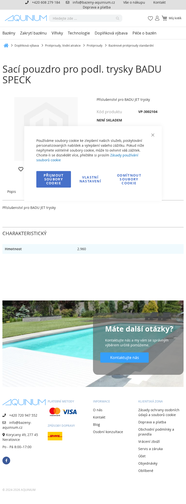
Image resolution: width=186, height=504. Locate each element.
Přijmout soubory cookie (54, 179)
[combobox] (85, 18)
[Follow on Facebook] (6, 460)
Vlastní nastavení (90, 179)
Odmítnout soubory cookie (129, 179)
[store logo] (27, 18)
